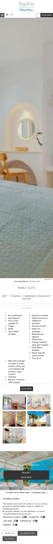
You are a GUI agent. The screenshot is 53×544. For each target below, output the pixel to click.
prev (46, 279)
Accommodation (21, 281)
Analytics (7, 524)
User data (7, 521)
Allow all (9, 539)
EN (7, 15)
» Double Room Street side (17, 492)
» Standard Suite (38, 492)
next (50, 279)
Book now (47, 15)
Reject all (10, 533)
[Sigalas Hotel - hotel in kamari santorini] (26, 6)
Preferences (25, 521)
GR (11, 15)
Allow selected (27, 533)
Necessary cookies (11, 517)
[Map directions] (38, 15)
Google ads (34, 517)
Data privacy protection (21, 514)
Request (26, 473)
